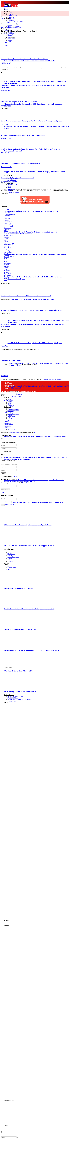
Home (2, 27)
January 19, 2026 (5, 90)
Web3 (5, 280)
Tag (5, 27)
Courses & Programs (13, 678)
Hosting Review (12, 935)
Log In (15, 476)
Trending (10, 348)
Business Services (9, 1100)
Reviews (6, 564)
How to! (10, 555)
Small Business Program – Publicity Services (20, 699)
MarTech (10, 64)
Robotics (6, 257)
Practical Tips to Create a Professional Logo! (16, 149)
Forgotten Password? (6, 457)
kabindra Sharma (7, 62)
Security (6, 260)
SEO (9, 940)
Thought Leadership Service (15, 696)
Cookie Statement (9, 385)
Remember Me (7, 451)
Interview (6, 238)
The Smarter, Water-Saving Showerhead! (18, 965)
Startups (10, 399)
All (8, 12)
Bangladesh (7, 215)
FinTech (6, 232)
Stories (9, 657)
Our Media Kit (11, 701)
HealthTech (11, 20)
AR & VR (10, 14)
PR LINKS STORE (13, 1110)
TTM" (36, 391)
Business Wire (11, 17)
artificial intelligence (16, 627)
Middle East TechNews (14, 69)
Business (6, 220)
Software (10, 693)
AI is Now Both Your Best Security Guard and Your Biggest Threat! (31, 299)
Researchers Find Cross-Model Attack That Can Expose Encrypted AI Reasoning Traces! (35, 436)
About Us (6, 3)
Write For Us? (8, 386)
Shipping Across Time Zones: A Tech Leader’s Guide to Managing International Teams (34, 294)
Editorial (6, 229)
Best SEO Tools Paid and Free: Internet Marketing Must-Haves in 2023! (29, 991)
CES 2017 (10, 322)
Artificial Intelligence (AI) (18, 632)
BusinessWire (7, 223)
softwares (6, 266)
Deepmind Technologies (11, 361)
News (9, 688)
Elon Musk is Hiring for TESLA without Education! (19, 102)
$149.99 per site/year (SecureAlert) (52, 379)
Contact (10, 12)
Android (6, 209)
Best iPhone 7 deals (13, 307)
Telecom (6, 563)
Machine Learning (9, 243)
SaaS (5, 258)
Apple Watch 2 (12, 312)
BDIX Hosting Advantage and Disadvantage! (20, 691)
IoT (8, 637)
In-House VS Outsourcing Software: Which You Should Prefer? (23, 135)
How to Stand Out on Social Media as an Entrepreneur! (20, 163)
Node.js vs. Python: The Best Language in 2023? (21, 1016)
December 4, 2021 (6, 152)
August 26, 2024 (5, 63)
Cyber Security (8, 667)
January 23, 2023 (5, 181)
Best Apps (7, 218)
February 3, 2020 (5, 105)
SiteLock (4, 375)
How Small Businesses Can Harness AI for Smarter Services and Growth (29, 61)
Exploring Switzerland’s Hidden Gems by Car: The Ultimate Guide (24, 59)
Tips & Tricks (11, 110)
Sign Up (14, 457)
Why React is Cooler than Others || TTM (18, 671)
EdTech (6, 231)
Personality (10, 74)
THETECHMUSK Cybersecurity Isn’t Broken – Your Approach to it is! (29, 871)
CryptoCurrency (8, 226)
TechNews (7, 11)
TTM (5, 9)
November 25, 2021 (6, 138)
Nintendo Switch (12, 317)
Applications (11, 915)
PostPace (5, 346)
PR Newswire (8, 252)
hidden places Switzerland (14, 27)
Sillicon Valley (11, 343)
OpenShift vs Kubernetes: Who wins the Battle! (17, 178)
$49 (37, 349)
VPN (9, 703)
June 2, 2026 (4, 124)
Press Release (7, 254)
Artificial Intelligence (13, 15)
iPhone (6, 241)
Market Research (8, 244)
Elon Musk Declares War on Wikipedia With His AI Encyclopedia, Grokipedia (35, 343)
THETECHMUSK (13, 391)
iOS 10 (9, 332)
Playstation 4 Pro (12, 327)
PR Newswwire (8, 424)
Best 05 (6, 1125)
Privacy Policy (8, 383)
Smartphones (7, 263)
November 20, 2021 (6, 167)
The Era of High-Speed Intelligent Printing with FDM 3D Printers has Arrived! (31, 650)
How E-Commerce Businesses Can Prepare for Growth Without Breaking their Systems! (31, 121)
